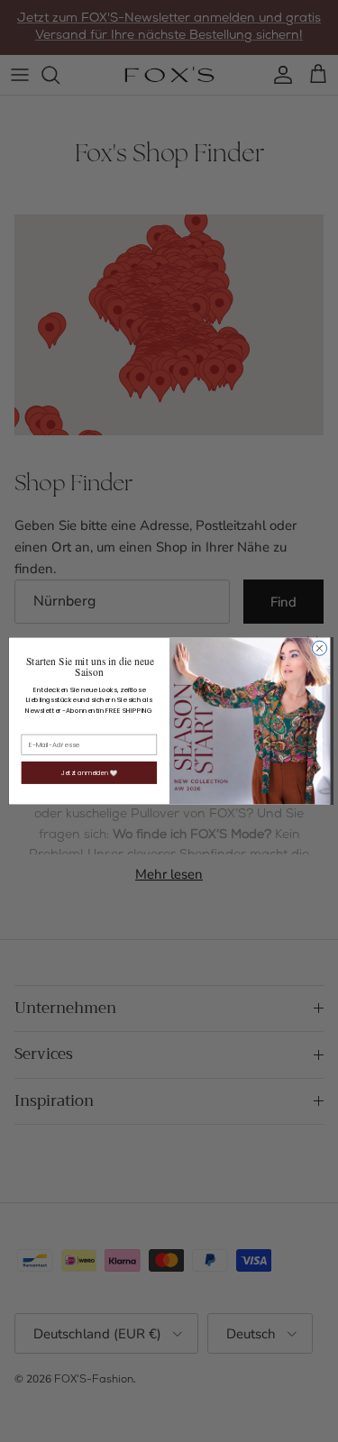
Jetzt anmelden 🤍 (88, 773)
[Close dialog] (319, 648)
